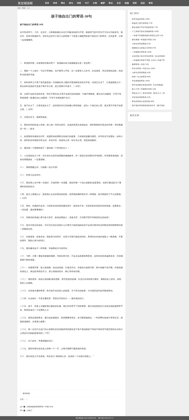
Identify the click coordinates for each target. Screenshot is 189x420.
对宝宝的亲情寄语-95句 (141, 97)
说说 (143, 3)
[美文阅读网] (25, 5)
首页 (47, 3)
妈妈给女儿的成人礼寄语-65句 (144, 48)
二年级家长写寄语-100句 (141, 52)
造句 (71, 3)
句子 (87, 3)
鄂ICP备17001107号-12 (105, 418)
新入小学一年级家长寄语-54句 (144, 89)
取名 (111, 3)
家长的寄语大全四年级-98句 (143, 101)
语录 (135, 3)
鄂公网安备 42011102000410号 (86, 418)
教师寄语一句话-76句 (140, 64)
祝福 (127, 3)
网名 (63, 3)
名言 (119, 3)
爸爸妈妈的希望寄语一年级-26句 (40, 407)
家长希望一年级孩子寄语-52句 (144, 40)
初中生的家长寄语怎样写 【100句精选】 (148, 85)
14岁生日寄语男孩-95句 (141, 44)
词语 (79, 3)
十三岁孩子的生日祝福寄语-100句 (145, 31)
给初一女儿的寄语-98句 (141, 77)
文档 (95, 3)
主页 (18, 8)
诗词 (55, 3)
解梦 (103, 3)
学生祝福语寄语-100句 (141, 81)
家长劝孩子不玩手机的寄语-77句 (145, 27)
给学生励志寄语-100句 (141, 19)
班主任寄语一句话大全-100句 (143, 68)
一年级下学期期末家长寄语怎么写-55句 (147, 36)
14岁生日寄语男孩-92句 (141, 73)
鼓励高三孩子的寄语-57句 (142, 23)
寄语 (151, 3)
